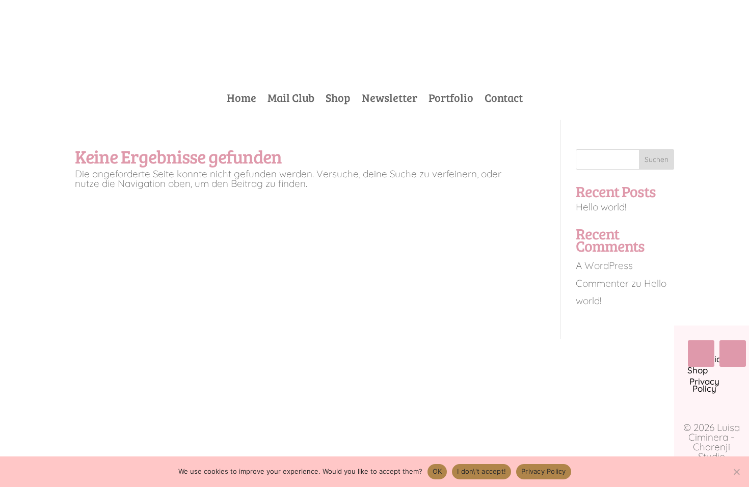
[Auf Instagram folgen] (732, 353)
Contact (504, 99)
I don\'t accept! (481, 471)
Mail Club (291, 99)
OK (437, 471)
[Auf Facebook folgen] (701, 353)
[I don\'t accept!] (736, 472)
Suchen (656, 159)
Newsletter (389, 99)
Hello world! (601, 207)
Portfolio (451, 99)
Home (241, 99)
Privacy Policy (543, 471)
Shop (338, 99)
